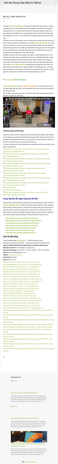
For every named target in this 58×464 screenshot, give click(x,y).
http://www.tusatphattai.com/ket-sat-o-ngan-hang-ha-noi (20, 283)
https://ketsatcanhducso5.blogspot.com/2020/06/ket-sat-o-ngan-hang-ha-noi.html (28, 324)
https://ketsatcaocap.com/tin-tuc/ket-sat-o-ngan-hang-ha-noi (21, 274)
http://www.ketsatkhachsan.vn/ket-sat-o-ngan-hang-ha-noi (21, 303)
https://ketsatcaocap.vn (15, 255)
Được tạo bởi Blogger (30, 462)
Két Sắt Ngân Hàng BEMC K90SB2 (13, 171)
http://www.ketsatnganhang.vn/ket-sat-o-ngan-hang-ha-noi (21, 276)
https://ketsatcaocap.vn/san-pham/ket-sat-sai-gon (21, 228)
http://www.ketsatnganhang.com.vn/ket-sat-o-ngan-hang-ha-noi (22, 279)
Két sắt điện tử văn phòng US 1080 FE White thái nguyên (24, 418)
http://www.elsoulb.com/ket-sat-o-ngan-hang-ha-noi (19, 291)
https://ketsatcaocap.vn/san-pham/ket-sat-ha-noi (21, 232)
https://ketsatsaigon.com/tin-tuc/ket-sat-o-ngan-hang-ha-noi (21, 271)
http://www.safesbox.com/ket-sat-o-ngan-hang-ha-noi (19, 295)
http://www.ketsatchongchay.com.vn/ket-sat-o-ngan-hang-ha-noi (23, 307)
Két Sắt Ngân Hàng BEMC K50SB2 (13, 161)
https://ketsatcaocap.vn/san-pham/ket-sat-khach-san (22, 218)
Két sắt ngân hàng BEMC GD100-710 (13, 151)
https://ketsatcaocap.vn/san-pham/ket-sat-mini (20, 230)
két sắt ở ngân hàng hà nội (17, 26)
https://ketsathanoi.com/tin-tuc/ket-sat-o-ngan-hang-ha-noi (21, 267)
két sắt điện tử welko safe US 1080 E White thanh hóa (24, 392)
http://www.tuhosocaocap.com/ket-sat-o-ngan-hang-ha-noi (21, 288)
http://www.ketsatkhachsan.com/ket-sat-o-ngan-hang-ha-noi (21, 298)
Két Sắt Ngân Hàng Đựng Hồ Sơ (12, 190)
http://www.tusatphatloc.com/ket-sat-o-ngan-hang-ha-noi (20, 286)
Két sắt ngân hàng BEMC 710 (11, 156)
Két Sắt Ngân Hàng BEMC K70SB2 (13, 166)
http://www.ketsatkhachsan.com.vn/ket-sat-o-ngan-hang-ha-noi (22, 300)
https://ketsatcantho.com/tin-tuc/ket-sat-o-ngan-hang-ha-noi (21, 262)
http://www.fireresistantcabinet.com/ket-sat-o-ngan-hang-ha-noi (23, 281)
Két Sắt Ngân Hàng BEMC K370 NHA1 (14, 185)
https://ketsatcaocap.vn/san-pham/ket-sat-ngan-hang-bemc (24, 220)
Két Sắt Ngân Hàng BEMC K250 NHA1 (14, 180)
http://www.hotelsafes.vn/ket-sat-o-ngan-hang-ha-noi (19, 293)
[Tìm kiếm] (43, 2)
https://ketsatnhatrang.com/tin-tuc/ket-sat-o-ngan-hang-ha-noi (22, 264)
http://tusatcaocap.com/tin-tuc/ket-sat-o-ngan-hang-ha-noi (21, 269)
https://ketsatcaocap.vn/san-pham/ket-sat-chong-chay (22, 223)
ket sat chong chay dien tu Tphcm (22, 2)
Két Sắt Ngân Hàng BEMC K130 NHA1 (14, 175)
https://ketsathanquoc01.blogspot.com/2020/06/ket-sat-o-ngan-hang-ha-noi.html (27, 327)
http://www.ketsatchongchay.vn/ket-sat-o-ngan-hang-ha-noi (21, 305)
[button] (4, 21)
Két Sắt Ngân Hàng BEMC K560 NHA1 (14, 195)
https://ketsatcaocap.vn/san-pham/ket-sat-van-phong (22, 225)
